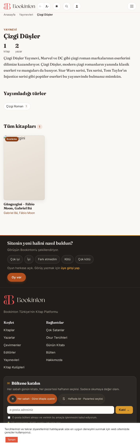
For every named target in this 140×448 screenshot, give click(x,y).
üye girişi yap (70, 268)
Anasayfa (9, 14)
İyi (28, 259)
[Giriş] (77, 6)
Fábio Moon (27, 213)
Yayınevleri (26, 14)
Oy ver (17, 277)
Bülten (50, 352)
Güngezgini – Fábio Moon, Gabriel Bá (19, 206)
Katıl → (124, 410)
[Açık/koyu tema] (57, 6)
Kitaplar (9, 330)
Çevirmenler (12, 345)
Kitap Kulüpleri (14, 367)
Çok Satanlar (55, 330)
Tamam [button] (11, 439)
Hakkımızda (54, 360)
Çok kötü (84, 259)
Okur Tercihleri (56, 337)
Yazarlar (9, 337)
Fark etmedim (47, 259)
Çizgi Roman (16, 106)
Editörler (10, 352)
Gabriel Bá (11, 213)
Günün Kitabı (55, 345)
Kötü (68, 259)
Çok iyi (15, 259)
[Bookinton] (19, 6)
